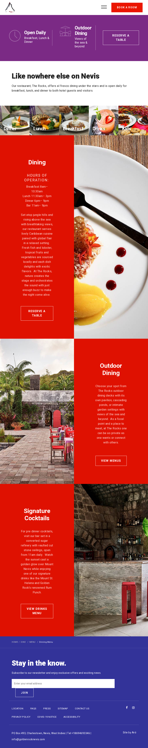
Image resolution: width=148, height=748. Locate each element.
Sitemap (63, 708)
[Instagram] (133, 707)
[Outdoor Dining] (37, 411)
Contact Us (82, 708)
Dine (23, 642)
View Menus (111, 461)
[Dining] (111, 237)
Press (47, 708)
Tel (78, 733)
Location (17, 708)
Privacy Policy (21, 717)
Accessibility (72, 717)
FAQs (33, 708)
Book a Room (127, 7)
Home (15, 642)
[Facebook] (127, 707)
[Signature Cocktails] (111, 560)
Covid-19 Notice (47, 717)
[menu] (104, 6)
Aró (134, 732)
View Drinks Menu (37, 611)
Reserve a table (121, 37)
